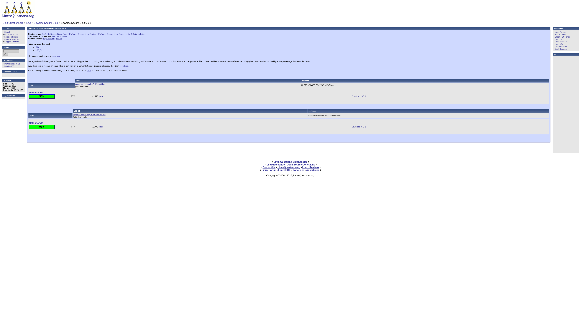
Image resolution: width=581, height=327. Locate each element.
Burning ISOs (9, 66)
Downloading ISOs (12, 64)
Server (59, 39)
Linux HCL (559, 39)
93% (41, 96)
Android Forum (561, 34)
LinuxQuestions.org (13, 23)
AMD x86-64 (61, 36)
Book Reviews (561, 49)
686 (53, 36)
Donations (298, 170)
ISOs (28, 23)
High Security (49, 39)
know (89, 70)
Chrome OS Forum (562, 37)
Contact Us (269, 167)
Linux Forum (269, 170)
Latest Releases (11, 37)
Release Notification (12, 39)
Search (7, 32)
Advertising (313, 170)
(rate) (101, 96)
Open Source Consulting (301, 164)
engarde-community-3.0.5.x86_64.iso (89, 115)
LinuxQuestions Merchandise (290, 162)
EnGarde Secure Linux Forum (55, 34)
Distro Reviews (561, 47)
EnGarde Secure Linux (46, 23)
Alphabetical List (11, 34)
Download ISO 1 (359, 96)
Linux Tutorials (561, 42)
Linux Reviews (310, 167)
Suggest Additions (11, 42)
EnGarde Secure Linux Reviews (83, 34)
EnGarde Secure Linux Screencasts (114, 34)
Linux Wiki (559, 44)
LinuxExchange (276, 164)
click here (56, 56)
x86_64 (39, 50)
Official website (137, 34)
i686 (37, 47)
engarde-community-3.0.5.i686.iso (90, 84)
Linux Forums (560, 32)
